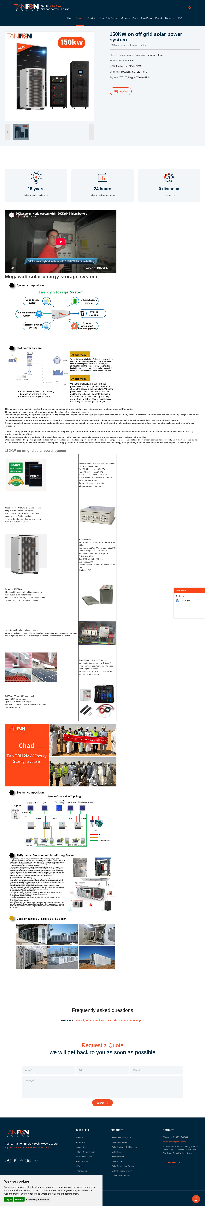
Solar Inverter (118, 1156)
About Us (92, 18)
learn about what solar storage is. (126, 1020)
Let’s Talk (171, 1162)
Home (70, 18)
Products (80, 18)
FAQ (180, 18)
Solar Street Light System (123, 1166)
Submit (101, 1102)
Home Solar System (108, 18)
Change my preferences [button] (37, 1199)
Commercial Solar (129, 18)
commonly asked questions (89, 1020)
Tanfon (179, 596)
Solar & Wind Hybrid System (124, 1147)
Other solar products (121, 1175)
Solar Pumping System (122, 1171)
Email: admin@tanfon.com (174, 1142)
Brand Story (146, 18)
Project (158, 18)
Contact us (170, 18)
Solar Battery (117, 1161)
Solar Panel (117, 1152)
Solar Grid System (120, 1142)
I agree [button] (9, 1199)
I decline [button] (19, 1199)
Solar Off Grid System (121, 1137)
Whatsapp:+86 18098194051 (175, 1137)
